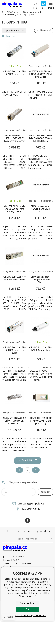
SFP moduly (10, 14)
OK (27, 609)
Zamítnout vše (27, 603)
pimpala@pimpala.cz (31, 503)
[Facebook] (27, 520)
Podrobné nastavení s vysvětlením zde (27, 615)
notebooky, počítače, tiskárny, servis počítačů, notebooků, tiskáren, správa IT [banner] (12, 5)
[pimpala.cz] (2, 12)
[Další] (36, 470)
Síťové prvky (13, 12)
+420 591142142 (30, 509)
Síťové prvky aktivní (32, 12)
